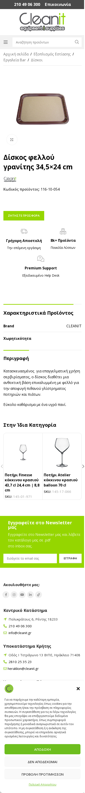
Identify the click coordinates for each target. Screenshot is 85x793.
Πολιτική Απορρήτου (42, 784)
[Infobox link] (27, 4)
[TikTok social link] (38, 594)
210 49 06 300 (20, 626)
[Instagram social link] (14, 594)
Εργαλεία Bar (14, 59)
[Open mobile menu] (5, 42)
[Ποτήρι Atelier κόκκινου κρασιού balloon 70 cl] (62, 452)
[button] (78, 688)
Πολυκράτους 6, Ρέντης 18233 (33, 619)
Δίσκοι (37, 59)
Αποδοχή (42, 749)
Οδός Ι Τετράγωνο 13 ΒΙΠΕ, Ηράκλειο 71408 (44, 655)
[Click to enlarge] (12, 139)
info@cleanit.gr (20, 632)
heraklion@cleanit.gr (23, 668)
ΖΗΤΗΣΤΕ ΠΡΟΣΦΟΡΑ (24, 215)
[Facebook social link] (5, 594)
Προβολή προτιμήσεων (43, 774)
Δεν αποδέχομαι (42, 761)
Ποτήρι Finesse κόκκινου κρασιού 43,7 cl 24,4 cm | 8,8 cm (22, 482)
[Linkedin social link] (30, 594)
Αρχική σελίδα (16, 54)
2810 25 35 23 (20, 661)
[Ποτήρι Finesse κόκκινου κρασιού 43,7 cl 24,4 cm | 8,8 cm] (23, 452)
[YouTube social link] (22, 594)
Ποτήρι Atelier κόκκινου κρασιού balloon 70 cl (61, 480)
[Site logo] (42, 21)
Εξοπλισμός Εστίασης (52, 54)
